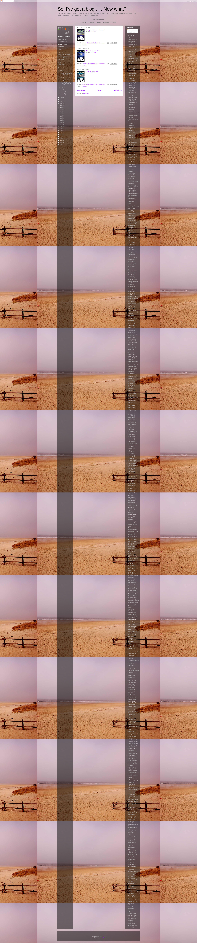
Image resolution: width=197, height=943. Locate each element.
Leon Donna (130, 502)
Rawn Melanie (131, 682)
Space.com (61, 51)
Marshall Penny (131, 544)
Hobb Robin (130, 388)
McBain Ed (130, 553)
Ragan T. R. (130, 675)
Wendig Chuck (131, 869)
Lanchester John (131, 478)
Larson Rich (130, 483)
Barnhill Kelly (131, 87)
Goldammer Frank (132, 330)
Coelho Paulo (131, 173)
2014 (61, 113)
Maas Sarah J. (131, 527)
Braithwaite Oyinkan (132, 115)
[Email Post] (108, 43)
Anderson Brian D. (132, 60)
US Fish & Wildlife (63, 56)
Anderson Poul (131, 61)
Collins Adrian (131, 178)
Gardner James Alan (132, 312)
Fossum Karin (131, 277)
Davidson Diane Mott (132, 206)
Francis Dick (130, 286)
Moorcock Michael (132, 595)
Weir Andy (130, 862)
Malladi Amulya (131, 541)
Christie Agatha (131, 156)
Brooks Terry (131, 122)
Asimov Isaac (131, 72)
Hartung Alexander (132, 368)
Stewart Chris (131, 782)
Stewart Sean (131, 784)
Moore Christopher (132, 597)
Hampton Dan (131, 357)
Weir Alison (130, 861)
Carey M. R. (130, 144)
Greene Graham (131, 340)
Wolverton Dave (131, 899)
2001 (61, 136)
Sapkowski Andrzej (132, 719)
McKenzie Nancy (131, 570)
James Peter (131, 417)
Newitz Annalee (131, 614)
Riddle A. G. (130, 694)
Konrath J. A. (131, 461)
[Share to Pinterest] (116, 43)
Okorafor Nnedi (131, 634)
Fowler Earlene (131, 283)
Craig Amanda (131, 191)
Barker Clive (130, 83)
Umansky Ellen (131, 831)
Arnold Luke (130, 70)
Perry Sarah (130, 656)
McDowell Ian (131, 562)
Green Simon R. (131, 339)
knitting (61, 64)
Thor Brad (130, 809)
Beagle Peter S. (131, 90)
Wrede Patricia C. (132, 901)
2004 (61, 130)
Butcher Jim (130, 137)
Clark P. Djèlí (131, 159)
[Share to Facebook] (115, 43)
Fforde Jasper (131, 261)
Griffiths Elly (130, 344)
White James (131, 878)
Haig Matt (130, 352)
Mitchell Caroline (131, 588)
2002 (61, 134)
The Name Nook (63, 41)
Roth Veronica (131, 706)
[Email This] (110, 43)
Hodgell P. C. (131, 390)
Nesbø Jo (130, 610)
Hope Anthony (131, 400)
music (60, 59)
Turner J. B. (130, 823)
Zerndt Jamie (131, 916)
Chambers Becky (132, 151)
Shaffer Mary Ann (132, 739)
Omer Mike (130, 636)
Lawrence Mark (131, 485)
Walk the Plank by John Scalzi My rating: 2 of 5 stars (66, 79)
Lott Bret (130, 517)
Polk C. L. (130, 663)
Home (99, 90)
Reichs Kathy (131, 684)
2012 (61, 116)
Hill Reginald (130, 385)
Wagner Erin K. (131, 851)
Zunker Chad (131, 922)
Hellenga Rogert (131, 373)
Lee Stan (130, 488)
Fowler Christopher (132, 281)
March (62, 91)
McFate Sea (130, 563)
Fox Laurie (130, 284)
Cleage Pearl (131, 168)
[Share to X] (113, 43)
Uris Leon (130, 832)
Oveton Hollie (131, 641)
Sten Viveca (130, 777)
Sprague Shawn (131, 767)
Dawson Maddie (131, 208)
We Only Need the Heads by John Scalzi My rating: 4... (66, 75)
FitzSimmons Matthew (133, 268)
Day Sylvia (130, 211)
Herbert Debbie (131, 378)
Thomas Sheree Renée (133, 804)
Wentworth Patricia (132, 871)
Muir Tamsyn (131, 605)
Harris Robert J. (131, 363)
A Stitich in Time (63, 39)
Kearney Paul (131, 432)
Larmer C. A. (130, 481)
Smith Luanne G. (131, 758)
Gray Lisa (130, 335)
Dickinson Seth (131, 223)
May (62, 87)
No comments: (102, 43)
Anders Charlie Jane (132, 58)
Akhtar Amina (131, 53)
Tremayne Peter (131, 819)
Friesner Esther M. (132, 298)
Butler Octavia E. (132, 139)
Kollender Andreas (132, 460)
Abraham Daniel (131, 46)
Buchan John (131, 134)
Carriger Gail (130, 147)
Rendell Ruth (131, 685)
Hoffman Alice (131, 392)
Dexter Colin (130, 217)
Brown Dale (130, 123)
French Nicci (130, 293)
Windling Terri (131, 893)
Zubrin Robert (131, 920)
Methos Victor (131, 579)
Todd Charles (131, 814)
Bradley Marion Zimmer (133, 112)
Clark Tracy (130, 161)
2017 (61, 107)
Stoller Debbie (131, 785)
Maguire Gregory (131, 536)
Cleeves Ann (130, 169)
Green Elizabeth (131, 337)
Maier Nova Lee (131, 538)
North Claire (130, 624)
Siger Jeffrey (131, 746)
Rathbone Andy (131, 680)
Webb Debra (130, 857)
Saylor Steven (131, 721)
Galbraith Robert (131, 310)
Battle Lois (130, 88)
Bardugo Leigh (131, 82)
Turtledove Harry (131, 827)
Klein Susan (130, 455)
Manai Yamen (131, 543)
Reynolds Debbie (131, 689)
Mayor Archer (131, 551)
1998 (61, 142)
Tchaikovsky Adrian (132, 801)
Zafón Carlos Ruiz (132, 915)
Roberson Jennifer (132, 699)
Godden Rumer (131, 329)
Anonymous (130, 66)
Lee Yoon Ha (131, 490)
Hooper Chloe (131, 398)
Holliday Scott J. (131, 395)
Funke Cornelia (131, 303)
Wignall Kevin (131, 883)
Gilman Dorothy (131, 325)
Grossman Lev (131, 346)
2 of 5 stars (93, 52)
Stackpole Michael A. (132, 770)
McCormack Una (131, 556)
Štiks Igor (130, 927)
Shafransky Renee (132, 741)
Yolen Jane (130, 910)
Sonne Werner (131, 762)
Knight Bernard (131, 458)
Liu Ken (129, 512)
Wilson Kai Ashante (132, 891)
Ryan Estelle (131, 714)
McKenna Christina (132, 568)
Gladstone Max (131, 327)
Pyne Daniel (130, 668)
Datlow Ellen (130, 205)
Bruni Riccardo (131, 130)
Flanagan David (131, 274)
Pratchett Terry (131, 665)
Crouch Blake (131, 198)
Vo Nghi (129, 845)
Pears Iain (130, 650)
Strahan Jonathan (132, 789)
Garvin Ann (130, 313)
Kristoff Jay (130, 468)
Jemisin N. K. (131, 419)
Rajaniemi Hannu (131, 677)
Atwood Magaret (131, 73)
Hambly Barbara (131, 354)
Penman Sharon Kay (132, 651)
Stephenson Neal (131, 779)
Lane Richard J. (131, 480)
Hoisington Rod (131, 393)
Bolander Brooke (131, 102)
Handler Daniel (131, 359)
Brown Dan (130, 125)
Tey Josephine (131, 803)
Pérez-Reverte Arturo (132, 670)
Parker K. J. (130, 648)
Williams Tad (131, 888)
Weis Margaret (131, 864)
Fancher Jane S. (131, 257)
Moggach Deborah (132, 590)
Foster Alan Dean (132, 279)
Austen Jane (130, 75)
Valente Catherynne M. (133, 836)
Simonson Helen (131, 751)
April (62, 89)
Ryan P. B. (130, 716)
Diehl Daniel (130, 225)
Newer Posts (81, 90)
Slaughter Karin (131, 755)
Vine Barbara (131, 844)
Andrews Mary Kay (132, 65)
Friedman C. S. (131, 296)
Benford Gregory (131, 97)
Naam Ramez (131, 609)
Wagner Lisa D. (131, 852)
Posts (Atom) (86, 93)
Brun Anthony (131, 128)
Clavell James (131, 166)
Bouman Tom (131, 104)
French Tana (130, 294)
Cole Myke (130, 174)
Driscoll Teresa (131, 232)
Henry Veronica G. (132, 375)
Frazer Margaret (131, 288)
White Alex (130, 874)
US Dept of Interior (63, 54)
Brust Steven (131, 132)
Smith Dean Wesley (132, 757)
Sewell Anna (130, 738)
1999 (61, 140)
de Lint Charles (131, 925)
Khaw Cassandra (131, 441)
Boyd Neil (130, 106)
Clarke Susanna (131, 164)
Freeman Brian (131, 289)
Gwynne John (131, 349)
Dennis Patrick (131, 215)
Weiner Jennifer (131, 859)
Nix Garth (130, 621)
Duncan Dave (131, 239)
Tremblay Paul (131, 821)
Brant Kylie (130, 117)
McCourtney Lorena (132, 558)
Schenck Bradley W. (132, 726)
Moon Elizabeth (131, 593)
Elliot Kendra (131, 246)
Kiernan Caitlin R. (132, 443)
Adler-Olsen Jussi (132, 51)
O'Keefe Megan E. (132, 631)
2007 (61, 124)
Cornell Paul (130, 188)
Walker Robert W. (132, 854)
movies (61, 57)
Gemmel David (131, 315)
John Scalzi (101, 30)
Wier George (130, 881)
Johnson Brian (131, 422)
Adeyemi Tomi (131, 49)
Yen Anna (130, 908)
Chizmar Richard (131, 154)
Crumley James (131, 199)
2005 (61, 128)
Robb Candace (131, 697)
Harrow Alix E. (131, 366)
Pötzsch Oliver (131, 672)
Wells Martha (131, 866)
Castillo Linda (131, 149)
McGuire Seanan (131, 565)
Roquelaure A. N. (131, 704)
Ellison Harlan (131, 249)
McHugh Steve (131, 567)
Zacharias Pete (131, 913)
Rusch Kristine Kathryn (133, 711)
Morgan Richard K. (132, 602)
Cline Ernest (130, 171)
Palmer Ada (130, 645)
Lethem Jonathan (132, 505)
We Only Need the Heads (91, 30)
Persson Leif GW (131, 658)
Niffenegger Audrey (132, 619)
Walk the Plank (89, 50)
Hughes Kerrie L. (131, 407)
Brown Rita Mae (131, 127)
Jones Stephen (131, 424)
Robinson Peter (131, 702)
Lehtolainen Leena (132, 493)
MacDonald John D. (132, 531)
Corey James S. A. (132, 186)
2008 (61, 122)
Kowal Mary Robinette (133, 465)
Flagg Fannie (131, 272)
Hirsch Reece (131, 386)
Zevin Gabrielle (131, 918)
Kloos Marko (130, 456)
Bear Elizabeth (131, 92)
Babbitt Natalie (131, 78)
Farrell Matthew (131, 259)
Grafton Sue (130, 332)
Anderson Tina (131, 63)
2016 (61, 109)
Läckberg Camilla (132, 524)
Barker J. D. (130, 85)
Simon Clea (130, 750)
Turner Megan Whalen (133, 824)
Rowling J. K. (131, 708)
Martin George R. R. (132, 546)
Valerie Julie (130, 839)
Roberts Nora (131, 701)
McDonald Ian (131, 560)
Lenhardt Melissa (131, 500)
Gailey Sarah (131, 306)
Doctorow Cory (131, 227)
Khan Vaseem (131, 438)
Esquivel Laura (131, 252)
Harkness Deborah (132, 361)
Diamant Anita (131, 220)
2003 (61, 132)
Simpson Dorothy (132, 753)
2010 (61, 118)
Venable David (131, 842)
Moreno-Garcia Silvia (132, 600)
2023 (61, 70)
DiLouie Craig (131, 218)
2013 (61, 115)
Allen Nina (130, 56)
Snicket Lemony (131, 760)
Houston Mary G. (131, 405)
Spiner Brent (130, 765)
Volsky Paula (131, 847)
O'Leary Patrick (131, 633)
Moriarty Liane (131, 604)
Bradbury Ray (131, 109)
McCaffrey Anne (131, 555)
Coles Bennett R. (131, 176)
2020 (61, 101)
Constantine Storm (132, 181)
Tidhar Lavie (130, 811)
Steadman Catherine (132, 775)
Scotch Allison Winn (132, 733)
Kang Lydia (130, 427)
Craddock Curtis (131, 190)
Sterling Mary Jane (132, 780)
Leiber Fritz (130, 495)
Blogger (104, 937)
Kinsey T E (130, 451)
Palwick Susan (131, 646)
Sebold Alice (130, 734)
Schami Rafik (131, 724)
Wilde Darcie (130, 885)
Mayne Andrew (131, 550)
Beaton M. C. (131, 94)
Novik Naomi (131, 627)
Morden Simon (131, 599)
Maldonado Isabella (132, 539)
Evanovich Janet (131, 254)
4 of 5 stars (93, 31)
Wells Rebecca (131, 868)
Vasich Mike (130, 840)
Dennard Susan (131, 213)
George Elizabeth (132, 318)
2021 (61, 99)
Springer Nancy (131, 769)
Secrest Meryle (131, 736)
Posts (129, 29)
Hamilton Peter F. (132, 356)
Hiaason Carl (131, 381)
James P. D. (130, 415)
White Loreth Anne (132, 879)
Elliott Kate (130, 247)
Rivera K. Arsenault (132, 696)
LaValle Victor (131, 476)
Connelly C (130, 180)
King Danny (130, 446)
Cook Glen (130, 183)
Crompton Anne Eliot (132, 193)
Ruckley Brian (131, 709)
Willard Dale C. (131, 886)
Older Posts (118, 90)
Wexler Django (131, 873)
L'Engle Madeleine (132, 475)
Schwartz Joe (131, 731)
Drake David (130, 230)
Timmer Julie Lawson (132, 812)
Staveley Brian (131, 774)
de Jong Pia (130, 923)
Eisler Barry (130, 242)
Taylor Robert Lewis (132, 799)
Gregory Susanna (132, 342)
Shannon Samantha (132, 743)
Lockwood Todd (131, 514)
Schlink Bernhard (131, 728)
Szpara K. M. (131, 796)
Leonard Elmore (131, 504)
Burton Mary (130, 135)
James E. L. (130, 414)
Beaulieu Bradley (131, 95)
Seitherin (69, 29)
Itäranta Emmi (131, 410)
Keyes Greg (130, 436)
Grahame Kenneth (132, 334)
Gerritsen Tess (131, 320)
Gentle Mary (130, 317)
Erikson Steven (131, 251)
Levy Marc (130, 507)
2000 (61, 138)
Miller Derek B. (131, 580)
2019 (61, 103)
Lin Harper (130, 510)
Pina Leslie (130, 662)
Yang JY (130, 906)
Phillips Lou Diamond (132, 660)
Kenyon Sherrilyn (131, 434)
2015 (61, 111)
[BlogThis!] (112, 43)
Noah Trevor (130, 622)
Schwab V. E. (131, 729)
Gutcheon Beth (131, 347)
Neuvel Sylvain (131, 612)
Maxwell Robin (131, 548)
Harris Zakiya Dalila (132, 364)
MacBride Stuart (131, 529)
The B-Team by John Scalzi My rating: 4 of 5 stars (66, 83)
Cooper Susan (131, 185)
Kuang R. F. (130, 469)
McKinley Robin (131, 573)
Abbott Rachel (131, 43)
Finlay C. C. (130, 264)
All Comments (131, 32)
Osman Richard (131, 639)
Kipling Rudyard (131, 453)
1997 (61, 144)
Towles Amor (131, 817)
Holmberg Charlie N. (132, 397)
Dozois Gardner (131, 229)
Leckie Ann (130, 487)
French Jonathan (131, 291)
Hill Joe (129, 383)
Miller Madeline (131, 582)
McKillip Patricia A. (132, 572)
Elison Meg (130, 244)
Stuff (60, 52)
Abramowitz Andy (132, 48)
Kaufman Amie (131, 429)
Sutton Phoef (131, 791)
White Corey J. (131, 876)
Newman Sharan (131, 616)
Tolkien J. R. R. (131, 816)
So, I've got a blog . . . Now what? (92, 9)
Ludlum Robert (131, 521)
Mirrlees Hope (131, 587)
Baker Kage (130, 80)
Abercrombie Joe (131, 44)
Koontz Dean (131, 463)
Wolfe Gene (130, 895)
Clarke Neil (130, 163)
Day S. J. (130, 210)
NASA (60, 46)
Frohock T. (130, 300)
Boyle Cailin (130, 107)
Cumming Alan (131, 201)
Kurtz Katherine (131, 471)
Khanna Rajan (131, 439)
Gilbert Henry (131, 323)
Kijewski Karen (131, 444)
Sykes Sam (130, 794)
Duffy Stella (130, 235)
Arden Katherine (131, 68)
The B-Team (88, 71)
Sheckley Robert (131, 745)
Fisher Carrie (131, 266)
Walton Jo (130, 856)
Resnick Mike (131, 687)
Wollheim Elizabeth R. (133, 896)
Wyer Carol (130, 903)
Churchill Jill (130, 157)
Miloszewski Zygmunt (133, 584)
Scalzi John (84, 45)
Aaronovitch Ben (131, 39)
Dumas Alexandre (132, 237)
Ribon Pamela (131, 691)
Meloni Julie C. (131, 577)
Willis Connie (131, 890)
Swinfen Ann (130, 792)
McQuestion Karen (132, 575)
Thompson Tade (131, 807)
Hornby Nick (130, 402)
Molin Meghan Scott (132, 592)
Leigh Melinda (131, 497)
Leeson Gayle (131, 492)
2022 (61, 97)
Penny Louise (131, 653)
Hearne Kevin (131, 371)
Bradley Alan (130, 111)
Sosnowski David (132, 763)
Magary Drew (131, 534)
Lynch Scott (130, 522)
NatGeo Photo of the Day (65, 48)
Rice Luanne (130, 692)
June (62, 71)
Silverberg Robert (132, 748)
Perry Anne (130, 655)
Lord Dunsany (131, 516)
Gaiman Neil (130, 308)
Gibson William (131, 322)
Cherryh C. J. (131, 152)
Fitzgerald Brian (131, 271)
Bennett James (131, 99)
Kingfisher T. (130, 450)
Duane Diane (131, 234)
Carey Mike (130, 145)
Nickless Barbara (131, 617)
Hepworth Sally (131, 376)
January (63, 95)
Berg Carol (130, 100)
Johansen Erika (131, 421)
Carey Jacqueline (132, 142)
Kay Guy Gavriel (131, 431)
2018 (61, 105)
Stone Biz (130, 787)
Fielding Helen (131, 263)
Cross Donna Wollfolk (132, 195)
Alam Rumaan (131, 54)
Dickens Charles (131, 222)
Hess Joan (130, 380)
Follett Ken (130, 276)
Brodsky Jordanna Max (133, 119)
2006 (61, 126)
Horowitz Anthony (132, 404)
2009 (61, 120)
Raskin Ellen (130, 679)
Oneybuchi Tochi (131, 638)
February (63, 93)
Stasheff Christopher (132, 772)
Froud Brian (130, 301)
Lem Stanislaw (131, 499)
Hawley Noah (131, 369)
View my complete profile (67, 32)
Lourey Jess (130, 519)
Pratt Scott (130, 667)
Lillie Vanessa (131, 509)
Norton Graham (131, 626)
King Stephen (131, 448)
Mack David (130, 533)
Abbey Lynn (130, 41)
